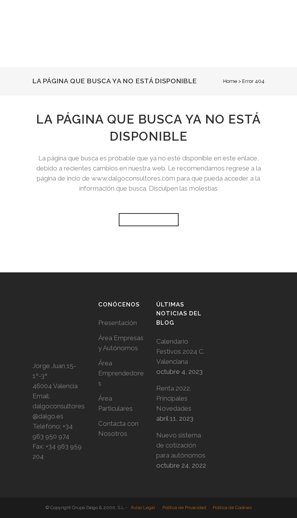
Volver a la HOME (148, 219)
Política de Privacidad (184, 507)
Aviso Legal (143, 507)
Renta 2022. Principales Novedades (173, 398)
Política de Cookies (232, 507)
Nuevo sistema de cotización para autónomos (180, 445)
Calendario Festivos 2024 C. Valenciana (180, 351)
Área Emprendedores (121, 373)
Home (230, 81)
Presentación (117, 323)
